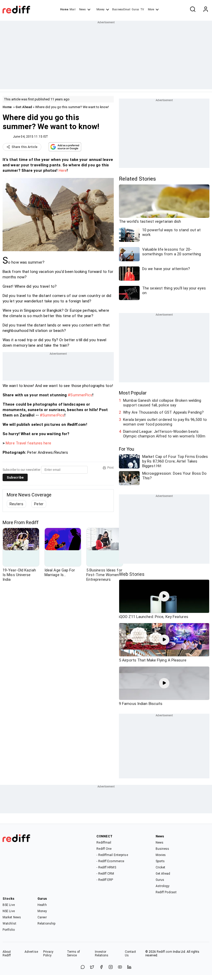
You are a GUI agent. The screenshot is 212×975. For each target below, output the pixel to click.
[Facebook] (101, 967)
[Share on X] (92, 967)
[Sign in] (205, 9)
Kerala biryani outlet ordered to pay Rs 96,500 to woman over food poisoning (165, 422)
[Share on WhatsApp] (83, 967)
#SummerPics (80, 395)
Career (42, 917)
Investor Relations (102, 953)
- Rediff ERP (104, 880)
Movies (161, 855)
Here (63, 170)
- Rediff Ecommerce (110, 861)
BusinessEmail (121, 9)
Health (42, 905)
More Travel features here (28, 443)
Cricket (160, 867)
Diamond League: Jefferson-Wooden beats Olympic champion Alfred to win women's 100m (164, 433)
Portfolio (9, 930)
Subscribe (15, 477)
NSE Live (9, 911)
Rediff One (103, 849)
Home (64, 9)
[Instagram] (111, 967)
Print (110, 468)
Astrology (163, 886)
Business (162, 849)
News (82, 9)
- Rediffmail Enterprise (112, 855)
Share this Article (24, 147)
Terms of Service (73, 953)
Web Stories (132, 574)
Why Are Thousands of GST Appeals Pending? (163, 412)
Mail (72, 9)
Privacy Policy (48, 953)
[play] (164, 596)
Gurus (135, 9)
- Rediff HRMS (106, 867)
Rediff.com (164, 952)
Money (100, 9)
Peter (39, 504)
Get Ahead (24, 107)
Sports (160, 861)
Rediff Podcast (166, 892)
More (151, 9)
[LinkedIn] (129, 967)
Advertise (31, 952)
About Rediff (7, 953)
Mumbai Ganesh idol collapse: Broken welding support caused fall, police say (162, 402)
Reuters (16, 504)
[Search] (192, 9)
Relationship (46, 923)
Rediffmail (103, 842)
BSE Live (9, 905)
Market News (12, 917)
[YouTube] (120, 967)
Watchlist (9, 923)
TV (142, 9)
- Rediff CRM (105, 873)
